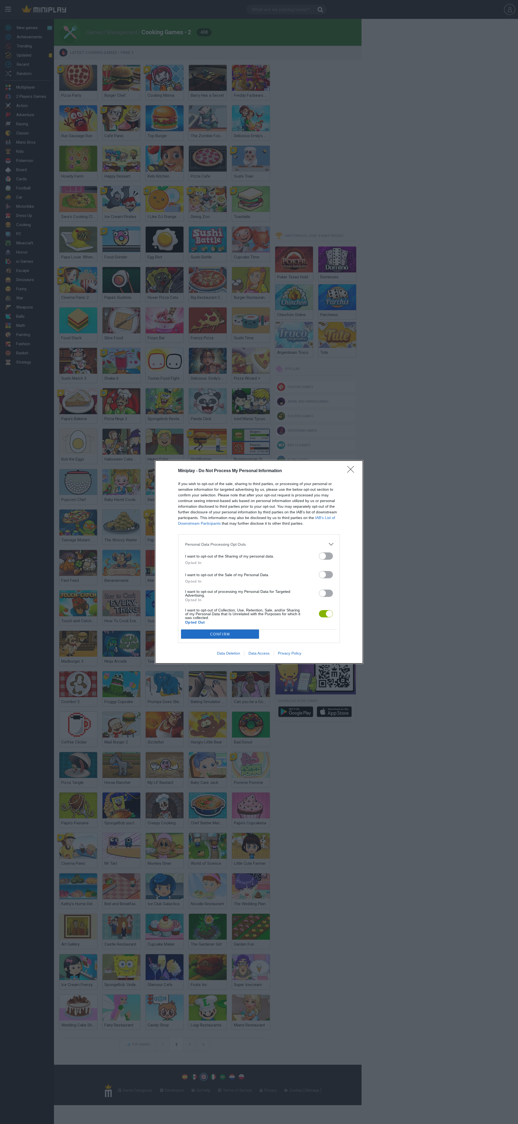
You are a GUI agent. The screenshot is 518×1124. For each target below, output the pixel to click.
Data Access (259, 653)
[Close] (352, 471)
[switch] (326, 556)
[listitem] (259, 544)
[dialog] (259, 562)
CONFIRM (220, 634)
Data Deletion (228, 653)
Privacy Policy (289, 653)
